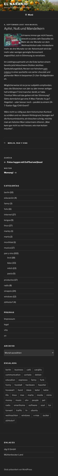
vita (6, 330)
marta (7, 236)
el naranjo (16, 4)
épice (8, 72)
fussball (18, 385)
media (40, 395)
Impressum (9, 319)
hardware (30, 385)
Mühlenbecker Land (13, 455)
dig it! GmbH (10, 449)
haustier (42, 385)
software (33, 405)
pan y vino (22, 143)
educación (9, 198)
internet (8, 214)
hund (20, 390)
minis (49, 395)
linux (6, 225)
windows (8, 296)
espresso (23, 380)
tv (26, 410)
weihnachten (12, 415)
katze (46, 390)
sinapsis (8, 291)
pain (45, 68)
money (9, 400)
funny (8, 385)
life (7, 395)
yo (5, 335)
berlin (11, 143)
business (19, 370)
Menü (30, 15)
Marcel (34, 25)
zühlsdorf (8, 302)
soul (43, 405)
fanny (6, 203)
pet (43, 400)
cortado (27, 375)
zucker (46, 415)
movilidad (8, 242)
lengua (7, 220)
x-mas (36, 415)
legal (6, 324)
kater (37, 390)
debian (38, 375)
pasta (10, 273)
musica (7, 248)
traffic (19, 410)
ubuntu (34, 410)
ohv (26, 400)
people (35, 400)
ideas (28, 390)
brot (9, 257)
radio (6, 285)
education (10, 380)
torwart (9, 410)
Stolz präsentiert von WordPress (18, 469)
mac (22, 395)
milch (10, 268)
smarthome (19, 405)
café (29, 370)
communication (13, 375)
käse (9, 263)
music (18, 400)
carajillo (38, 370)
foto (6, 209)
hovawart (10, 390)
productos (9, 280)
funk (42, 380)
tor (49, 405)
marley (7, 231)
